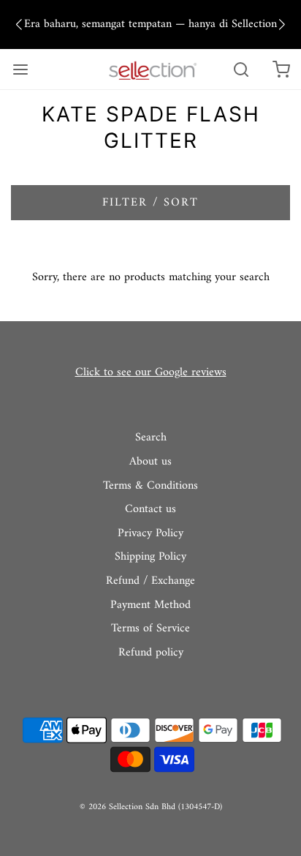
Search (151, 438)
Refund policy (150, 653)
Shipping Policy (150, 557)
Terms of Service (150, 629)
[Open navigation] (20, 69)
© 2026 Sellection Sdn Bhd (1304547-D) (151, 807)
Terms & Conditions (150, 486)
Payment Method (150, 605)
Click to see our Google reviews (150, 372)
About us (150, 462)
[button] (19, 25)
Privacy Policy (150, 534)
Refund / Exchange (150, 581)
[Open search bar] (241, 69)
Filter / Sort (150, 202)
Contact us (150, 509)
